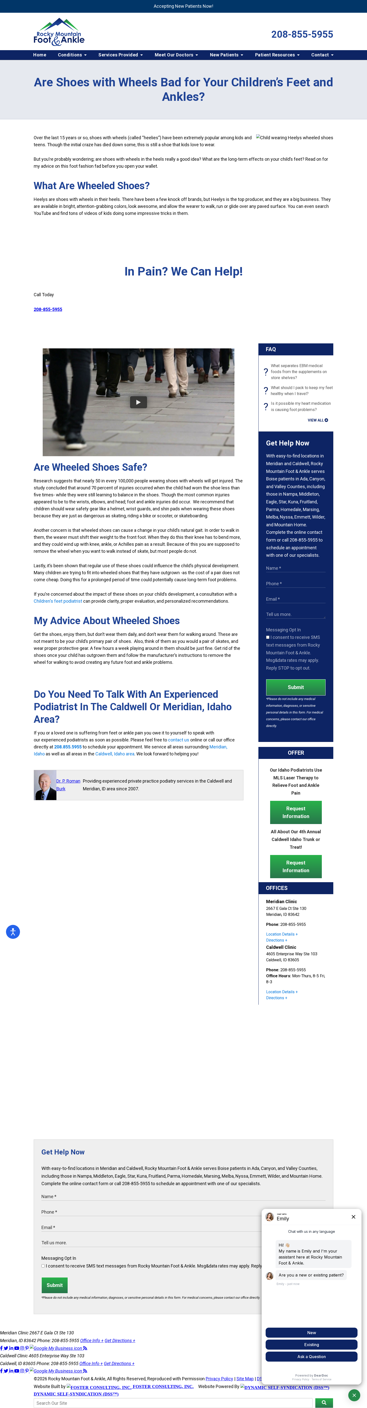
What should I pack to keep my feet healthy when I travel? (299, 391)
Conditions (70, 54)
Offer (296, 753)
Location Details (280, 934)
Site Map (245, 1378)
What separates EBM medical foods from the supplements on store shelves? (296, 371)
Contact (320, 54)
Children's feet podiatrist (58, 601)
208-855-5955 (302, 34)
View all (316, 420)
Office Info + (92, 1340)
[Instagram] (22, 1348)
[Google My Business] (56, 1348)
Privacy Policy (219, 1378)
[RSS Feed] (85, 1348)
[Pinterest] (27, 1348)
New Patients (225, 54)
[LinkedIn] (11, 1348)
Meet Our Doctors (175, 54)
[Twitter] (6, 1348)
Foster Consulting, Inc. (163, 1386)
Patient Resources (275, 54)
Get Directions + (120, 1340)
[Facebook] (2, 1348)
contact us (178, 739)
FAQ (271, 349)
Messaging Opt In (283, 629)
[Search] (324, 1403)
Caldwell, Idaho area (114, 753)
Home (39, 54)
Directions (275, 940)
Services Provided (118, 54)
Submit (296, 687)
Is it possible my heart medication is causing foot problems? (298, 407)
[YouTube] (17, 1348)
